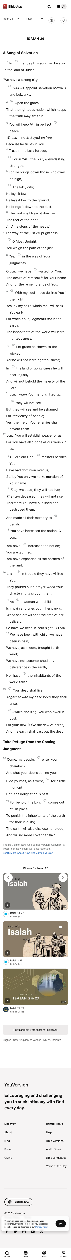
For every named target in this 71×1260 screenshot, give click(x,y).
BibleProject (16, 916)
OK (60, 1223)
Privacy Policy (41, 1226)
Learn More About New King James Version (28, 853)
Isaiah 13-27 (20, 912)
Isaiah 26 (8, 18)
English (7, 1040)
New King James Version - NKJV (31, 1040)
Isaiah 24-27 (20, 1008)
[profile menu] (61, 6)
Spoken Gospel (17, 1011)
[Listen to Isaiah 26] (51, 20)
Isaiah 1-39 (19, 960)
